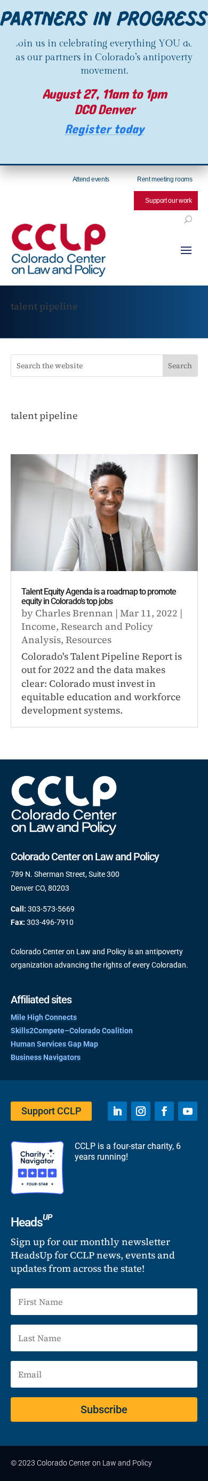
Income (38, 626)
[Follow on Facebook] (164, 1111)
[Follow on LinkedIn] (117, 1111)
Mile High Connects (44, 1017)
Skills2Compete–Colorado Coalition (72, 1030)
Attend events (91, 179)
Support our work (168, 200)
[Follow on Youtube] (187, 1111)
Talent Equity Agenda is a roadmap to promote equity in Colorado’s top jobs (98, 596)
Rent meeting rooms (165, 179)
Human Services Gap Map (54, 1044)
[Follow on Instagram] (140, 1111)
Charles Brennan (74, 613)
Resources (88, 639)
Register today (104, 129)
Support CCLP (51, 1110)
